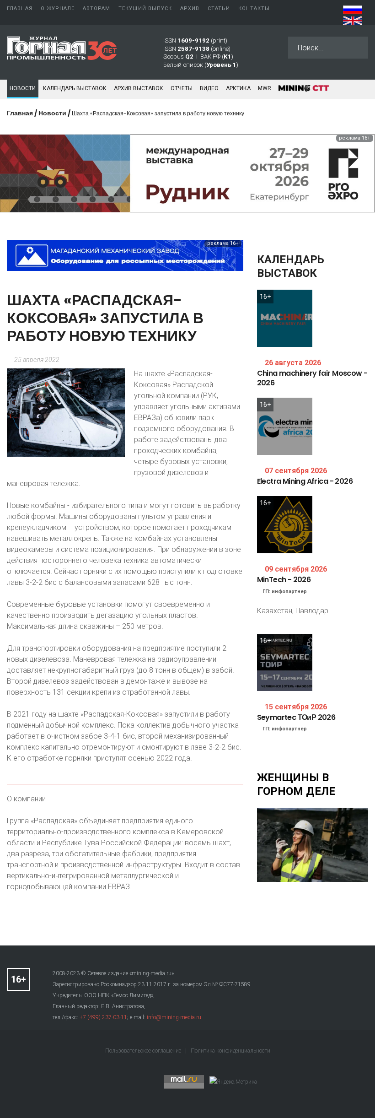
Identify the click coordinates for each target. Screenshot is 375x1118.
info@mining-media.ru (174, 1017)
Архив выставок (138, 88)
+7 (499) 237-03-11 (103, 1017)
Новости (23, 88)
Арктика (238, 88)
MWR (264, 88)
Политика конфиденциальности (230, 1051)
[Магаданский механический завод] (125, 254)
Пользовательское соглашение (143, 1051)
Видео (209, 88)
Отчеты (182, 88)
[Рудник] (187, 172)
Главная (20, 113)
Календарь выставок (75, 88)
